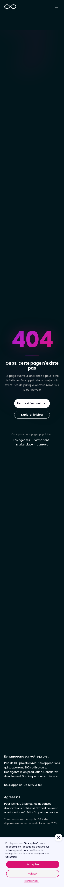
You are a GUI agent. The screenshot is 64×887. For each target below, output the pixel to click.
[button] (56, 7)
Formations (41, 440)
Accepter (32, 864)
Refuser (33, 874)
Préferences (31, 881)
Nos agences (21, 440)
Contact (42, 444)
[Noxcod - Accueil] (10, 7)
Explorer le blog (32, 415)
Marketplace (24, 444)
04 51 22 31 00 (33, 785)
